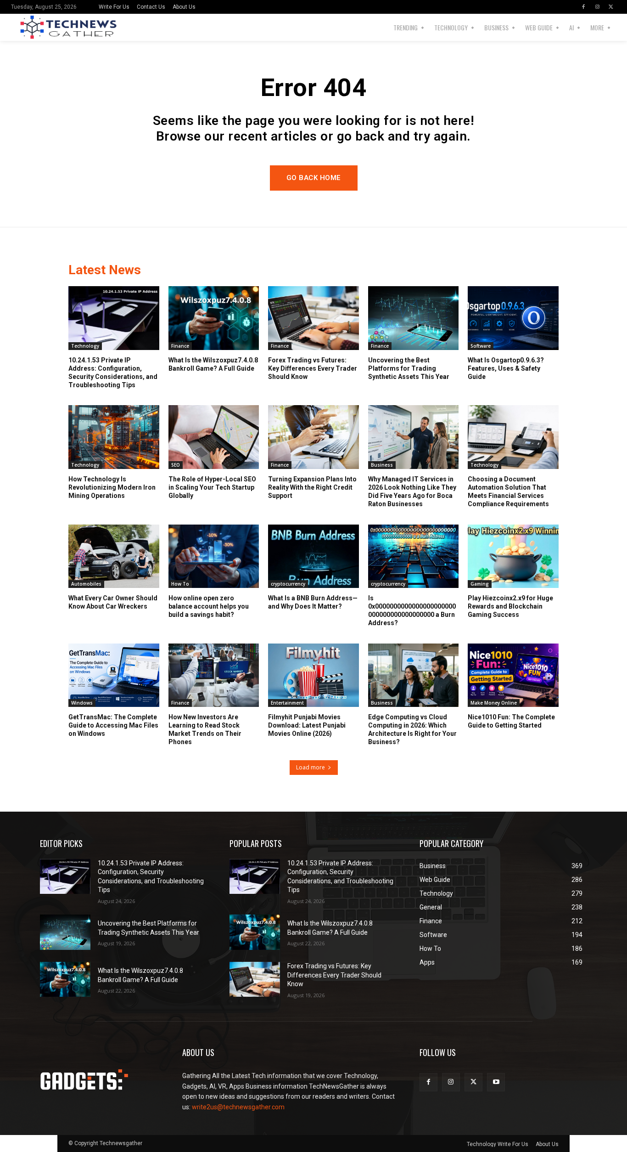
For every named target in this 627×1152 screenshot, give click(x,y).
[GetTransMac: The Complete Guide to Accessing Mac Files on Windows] (113, 675)
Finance (180, 346)
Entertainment (287, 703)
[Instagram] (597, 7)
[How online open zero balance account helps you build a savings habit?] (213, 556)
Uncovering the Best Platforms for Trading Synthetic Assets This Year (408, 368)
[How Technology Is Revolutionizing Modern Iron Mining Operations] (113, 437)
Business (382, 465)
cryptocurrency (288, 584)
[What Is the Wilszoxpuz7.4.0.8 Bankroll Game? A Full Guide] (213, 318)
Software (480, 346)
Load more (310, 767)
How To (180, 584)
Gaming (479, 584)
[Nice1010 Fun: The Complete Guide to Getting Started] (513, 675)
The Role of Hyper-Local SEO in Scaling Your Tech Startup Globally (212, 487)
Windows (82, 703)
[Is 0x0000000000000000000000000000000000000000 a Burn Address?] (413, 556)
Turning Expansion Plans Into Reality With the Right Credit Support (312, 487)
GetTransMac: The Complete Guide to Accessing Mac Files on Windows (113, 725)
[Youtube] (496, 1082)
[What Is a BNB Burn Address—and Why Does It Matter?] (313, 556)
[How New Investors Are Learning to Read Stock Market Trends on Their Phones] (213, 675)
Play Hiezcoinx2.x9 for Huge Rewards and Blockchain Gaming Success (510, 606)
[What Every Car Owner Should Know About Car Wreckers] (113, 556)
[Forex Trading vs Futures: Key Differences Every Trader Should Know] (313, 318)
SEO (175, 465)
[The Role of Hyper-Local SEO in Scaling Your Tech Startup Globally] (213, 437)
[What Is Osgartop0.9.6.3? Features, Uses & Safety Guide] (513, 318)
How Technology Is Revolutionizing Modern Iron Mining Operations (112, 487)
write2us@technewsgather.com (238, 1107)
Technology (85, 346)
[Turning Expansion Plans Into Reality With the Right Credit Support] (313, 437)
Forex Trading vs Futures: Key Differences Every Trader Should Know (312, 368)
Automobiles (86, 584)
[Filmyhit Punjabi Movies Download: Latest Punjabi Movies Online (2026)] (313, 675)
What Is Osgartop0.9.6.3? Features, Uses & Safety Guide (506, 368)
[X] (611, 7)
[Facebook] (583, 7)
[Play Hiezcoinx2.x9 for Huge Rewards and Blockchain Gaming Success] (513, 556)
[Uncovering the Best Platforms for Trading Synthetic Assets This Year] (413, 318)
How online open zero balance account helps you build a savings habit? (208, 606)
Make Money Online (493, 703)
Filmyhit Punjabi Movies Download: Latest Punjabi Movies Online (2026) (307, 725)
